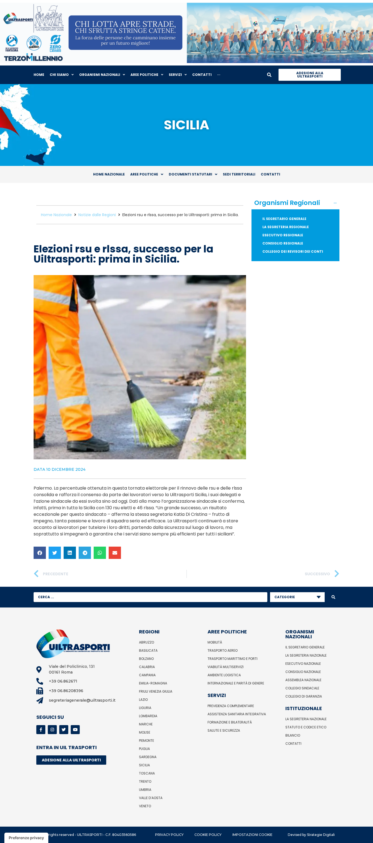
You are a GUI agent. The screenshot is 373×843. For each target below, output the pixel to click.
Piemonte (146, 740)
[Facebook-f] (40, 729)
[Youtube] (75, 729)
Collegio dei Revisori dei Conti (292, 251)
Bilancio (292, 735)
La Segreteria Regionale (285, 227)
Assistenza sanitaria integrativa (237, 714)
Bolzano (146, 658)
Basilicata (148, 650)
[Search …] (269, 74)
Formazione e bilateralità (230, 722)
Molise (144, 732)
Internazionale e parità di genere (236, 683)
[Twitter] (63, 729)
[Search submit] (333, 597)
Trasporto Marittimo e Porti (232, 658)
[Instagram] (52, 729)
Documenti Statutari (190, 174)
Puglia (144, 748)
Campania (147, 675)
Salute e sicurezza (224, 730)
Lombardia (148, 716)
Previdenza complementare (231, 706)
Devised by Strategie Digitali (311, 835)
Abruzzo (146, 642)
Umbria (145, 789)
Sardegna (147, 757)
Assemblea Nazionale (303, 680)
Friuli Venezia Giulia (155, 691)
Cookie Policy (207, 835)
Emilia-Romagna (153, 683)
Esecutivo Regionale (282, 235)
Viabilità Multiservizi (226, 667)
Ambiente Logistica (224, 675)
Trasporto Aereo (223, 650)
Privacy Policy (169, 835)
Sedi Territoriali (239, 174)
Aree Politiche (144, 174)
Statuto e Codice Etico (305, 727)
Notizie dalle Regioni (97, 215)
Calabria (147, 667)
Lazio (143, 699)
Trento (145, 781)
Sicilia (144, 765)
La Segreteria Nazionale (306, 655)
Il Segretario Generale (284, 218)
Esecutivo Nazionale (303, 663)
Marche (146, 724)
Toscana (147, 773)
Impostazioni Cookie (252, 835)
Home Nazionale (109, 174)
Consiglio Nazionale (303, 671)
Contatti (270, 174)
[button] (40, 553)
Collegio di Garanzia (303, 696)
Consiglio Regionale (282, 243)
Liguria (145, 707)
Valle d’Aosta (150, 798)
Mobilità (215, 642)
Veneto (145, 806)
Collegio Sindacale (302, 688)
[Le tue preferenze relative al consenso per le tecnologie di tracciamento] (26, 838)
